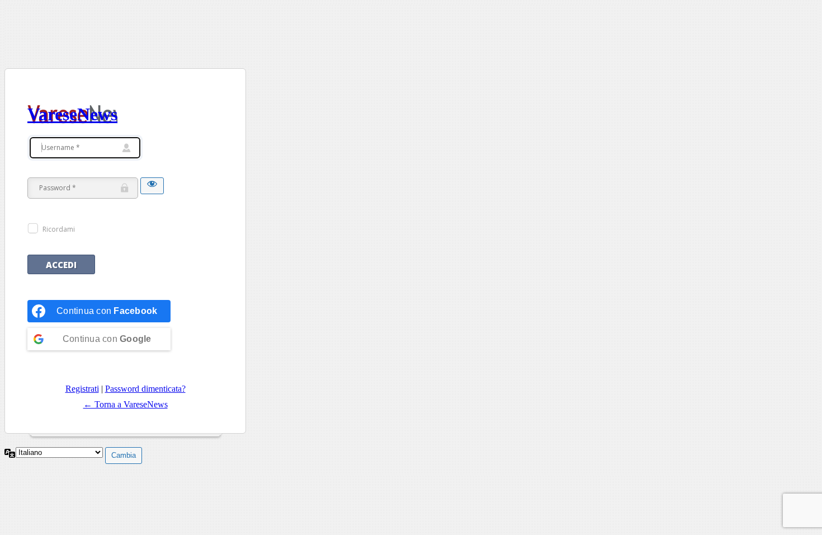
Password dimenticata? (145, 388)
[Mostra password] (152, 185)
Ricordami (58, 229)
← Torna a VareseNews (125, 404)
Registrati (82, 388)
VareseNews (72, 114)
